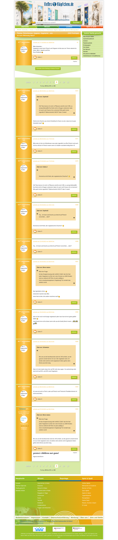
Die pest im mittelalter (89, 53)
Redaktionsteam (22, 517)
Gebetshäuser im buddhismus (91, 56)
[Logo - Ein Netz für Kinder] (39, 529)
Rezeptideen (86, 498)
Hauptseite (20, 478)
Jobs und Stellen (96, 517)
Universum (40, 495)
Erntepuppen (87, 45)
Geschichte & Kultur (43, 483)
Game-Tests (85, 500)
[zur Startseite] (59, 4)
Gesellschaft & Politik (43, 490)
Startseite (25, 27)
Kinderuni (40, 503)
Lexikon (69, 27)
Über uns (84, 517)
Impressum (35, 517)
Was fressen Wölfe (88, 36)
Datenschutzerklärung (60, 517)
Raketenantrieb (87, 43)
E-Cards (84, 505)
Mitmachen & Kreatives (89, 485)
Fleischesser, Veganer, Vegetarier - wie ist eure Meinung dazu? (63, 29)
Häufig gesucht (20, 488)
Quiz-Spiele (85, 490)
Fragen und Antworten (44, 508)
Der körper (86, 47)
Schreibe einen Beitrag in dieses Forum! (47, 68)
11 (68, 82)
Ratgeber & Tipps (42, 493)
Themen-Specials (21, 485)
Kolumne (40, 485)
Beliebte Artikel (20, 490)
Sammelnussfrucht (88, 38)
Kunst (39, 498)
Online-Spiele (86, 483)
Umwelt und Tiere (39, 29)
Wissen (47, 27)
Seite (28, 82)
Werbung (74, 517)
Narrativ (85, 51)
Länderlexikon (41, 505)
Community (25, 29)
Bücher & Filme (86, 488)
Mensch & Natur (42, 488)
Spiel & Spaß (91, 27)
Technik (39, 500)
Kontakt (18, 483)
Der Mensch (86, 49)
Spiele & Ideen (86, 493)
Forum (31, 29)
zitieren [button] (74, 57)
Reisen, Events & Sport (89, 503)
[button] (76, 22)
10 (64, 82)
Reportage (64, 478)
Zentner (85, 41)
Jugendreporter (86, 495)
